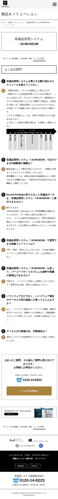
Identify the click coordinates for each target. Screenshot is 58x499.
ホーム (3, 22)
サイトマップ (40, 459)
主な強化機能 (13, 58)
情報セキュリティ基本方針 (23, 459)
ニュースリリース (16, 455)
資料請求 (20, 466)
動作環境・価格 (26, 58)
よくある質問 (39, 58)
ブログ (27, 455)
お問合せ (34, 466)
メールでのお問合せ (29, 391)
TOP (4, 58)
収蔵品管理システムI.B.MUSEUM (37, 22)
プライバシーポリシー (40, 455)
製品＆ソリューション (16, 22)
